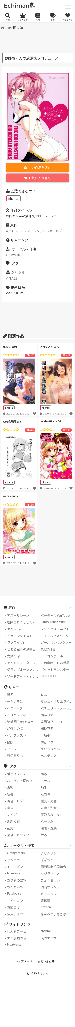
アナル (45, 781)
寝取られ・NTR (52, 814)
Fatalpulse (14, 893)
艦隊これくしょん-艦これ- (23, 622)
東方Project (15, 629)
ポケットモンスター (55, 669)
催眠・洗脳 (49, 828)
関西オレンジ (50, 887)
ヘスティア (48, 756)
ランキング (23, 20)
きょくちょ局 (50, 880)
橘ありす (47, 715)
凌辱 (10, 794)
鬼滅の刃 (13, 656)
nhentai (13, 198)
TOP (8, 27)
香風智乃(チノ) (51, 722)
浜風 (10, 695)
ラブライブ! (15, 642)
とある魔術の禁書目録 (23, 649)
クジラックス (50, 873)
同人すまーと (16, 931)
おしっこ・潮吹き (20, 781)
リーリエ (13, 749)
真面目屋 (13, 907)
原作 (38, 20)
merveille (14, 254)
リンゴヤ (13, 860)
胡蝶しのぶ (15, 728)
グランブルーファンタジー (23, 669)
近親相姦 (13, 821)
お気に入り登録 (39, 178)
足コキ (45, 794)
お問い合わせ (46, 961)
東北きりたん (50, 749)
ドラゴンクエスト (20, 636)
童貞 (10, 808)
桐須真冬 (47, 728)
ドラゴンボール (52, 656)
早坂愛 (45, 735)
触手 (44, 787)
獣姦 (44, 835)
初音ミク (47, 742)
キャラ (13, 687)
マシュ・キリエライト (57, 701)
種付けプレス (16, 774)
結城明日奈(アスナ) (21, 722)
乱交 (10, 828)
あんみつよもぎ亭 (53, 914)
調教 (10, 787)
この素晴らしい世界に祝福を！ (57, 663)
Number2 (13, 873)
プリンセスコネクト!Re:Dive (57, 629)
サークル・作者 (22, 845)
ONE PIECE (49, 676)
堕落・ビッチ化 (18, 835)
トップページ (23, 961)
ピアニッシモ (50, 894)
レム (44, 695)
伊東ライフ (15, 914)
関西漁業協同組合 (53, 867)
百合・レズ (15, 801)
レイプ (12, 814)
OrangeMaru (16, 853)
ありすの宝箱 (16, 880)
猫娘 (10, 742)
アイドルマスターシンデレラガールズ (35, 231)
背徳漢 (45, 901)
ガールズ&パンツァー (56, 642)
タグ (53, 20)
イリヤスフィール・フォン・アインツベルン (23, 715)
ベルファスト (16, 735)
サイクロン (15, 901)
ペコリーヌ (15, 708)
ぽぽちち (47, 860)
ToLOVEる (48, 649)
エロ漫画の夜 (16, 938)
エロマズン (15, 867)
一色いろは (15, 701)
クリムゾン (49, 853)
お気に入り (68, 20)
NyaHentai (14, 944)
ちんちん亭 (15, 887)
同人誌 (18, 27)
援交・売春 (49, 801)
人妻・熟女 (49, 808)
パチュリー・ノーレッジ (57, 708)
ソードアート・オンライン (23, 676)
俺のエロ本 (49, 938)
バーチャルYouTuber (55, 615)
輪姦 (44, 774)
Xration (46, 907)
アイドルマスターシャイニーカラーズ (23, 663)
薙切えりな (15, 756)
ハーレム (47, 821)
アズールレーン (18, 615)
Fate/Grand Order (53, 621)
